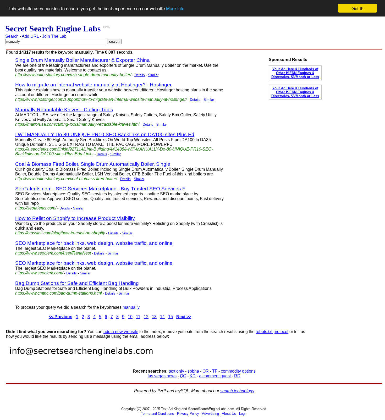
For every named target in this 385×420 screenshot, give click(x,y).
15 (170, 316)
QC (183, 376)
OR (205, 371)
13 (154, 316)
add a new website (120, 331)
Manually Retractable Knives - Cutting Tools (64, 109)
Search (12, 36)
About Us (229, 414)
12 (146, 316)
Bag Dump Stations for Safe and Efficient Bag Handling (77, 283)
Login (243, 414)
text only (176, 371)
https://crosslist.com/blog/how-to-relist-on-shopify (60, 233)
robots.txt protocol (272, 331)
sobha (193, 371)
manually (131, 307)
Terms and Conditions (157, 414)
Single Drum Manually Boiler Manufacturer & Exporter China (82, 60)
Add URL (30, 36)
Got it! (357, 8)
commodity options (238, 371)
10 (130, 316)
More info (175, 8)
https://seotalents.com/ (35, 208)
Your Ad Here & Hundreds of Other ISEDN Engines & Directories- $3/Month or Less (295, 73)
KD (193, 376)
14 (162, 316)
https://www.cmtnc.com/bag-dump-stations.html (58, 293)
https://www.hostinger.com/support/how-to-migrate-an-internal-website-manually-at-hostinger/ (101, 99)
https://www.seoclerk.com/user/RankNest (53, 253)
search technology (237, 391)
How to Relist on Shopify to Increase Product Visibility (75, 218)
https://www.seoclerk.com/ (39, 273)
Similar (153, 75)
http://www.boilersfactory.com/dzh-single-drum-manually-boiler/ (73, 75)
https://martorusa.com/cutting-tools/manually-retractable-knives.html (77, 124)
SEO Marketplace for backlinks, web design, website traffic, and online (94, 243)
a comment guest (215, 376)
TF (214, 371)
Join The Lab (54, 36)
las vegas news (162, 376)
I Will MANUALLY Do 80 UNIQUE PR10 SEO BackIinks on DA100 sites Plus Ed (104, 134)
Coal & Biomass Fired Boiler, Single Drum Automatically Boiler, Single (92, 164)
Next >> (183, 316)
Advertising (210, 414)
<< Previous (60, 316)
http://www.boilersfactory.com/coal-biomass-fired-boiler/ (66, 178)
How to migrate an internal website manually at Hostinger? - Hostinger (93, 84)
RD (237, 376)
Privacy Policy (188, 414)
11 (138, 316)
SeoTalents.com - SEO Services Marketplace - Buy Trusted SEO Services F (100, 188)
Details (139, 75)
